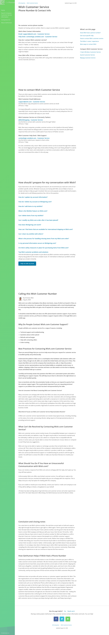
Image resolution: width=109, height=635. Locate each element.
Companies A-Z (5, 20)
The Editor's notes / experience (89, 41)
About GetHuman (6, 23)
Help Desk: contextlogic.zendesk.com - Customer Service (37, 37)
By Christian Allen (28, 298)
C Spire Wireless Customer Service (90, 52)
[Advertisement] (47, 74)
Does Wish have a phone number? (90, 33)
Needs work (71, 611)
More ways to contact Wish (88, 44)
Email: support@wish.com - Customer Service (34, 34)
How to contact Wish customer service (91, 38)
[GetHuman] (7, 2)
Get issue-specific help (87, 35)
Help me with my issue (27, 263)
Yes (65, 611)
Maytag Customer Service (87, 58)
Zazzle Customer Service (87, 55)
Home (3, 10)
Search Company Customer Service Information (6, 15)
